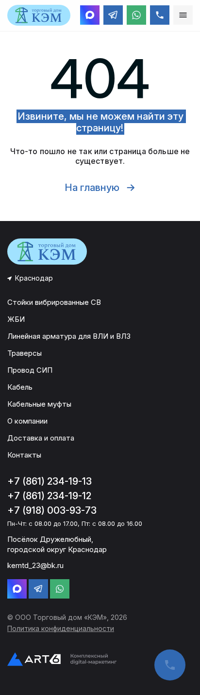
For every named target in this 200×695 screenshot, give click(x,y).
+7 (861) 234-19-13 (49, 481)
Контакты (24, 454)
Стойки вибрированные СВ (54, 302)
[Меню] (183, 15)
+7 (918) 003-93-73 (52, 510)
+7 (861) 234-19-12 (49, 496)
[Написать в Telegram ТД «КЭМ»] (113, 15)
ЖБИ (16, 319)
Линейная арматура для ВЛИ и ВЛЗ (69, 336)
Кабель (20, 387)
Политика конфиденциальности (60, 628)
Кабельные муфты (39, 404)
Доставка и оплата (40, 437)
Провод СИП (29, 370)
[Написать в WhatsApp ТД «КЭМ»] (136, 15)
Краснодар (34, 278)
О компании (27, 421)
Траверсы (24, 353)
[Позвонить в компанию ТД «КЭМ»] (159, 15)
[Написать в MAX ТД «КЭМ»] (90, 15)
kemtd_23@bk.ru (35, 565)
